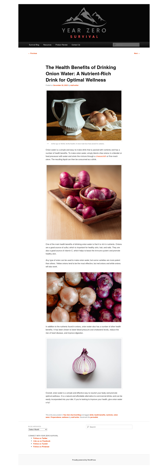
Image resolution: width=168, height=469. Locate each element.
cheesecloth (101, 156)
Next (137, 53)
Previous (32, 53)
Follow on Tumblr (40, 443)
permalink (94, 417)
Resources (47, 44)
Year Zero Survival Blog (72, 415)
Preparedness (56, 417)
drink (92, 415)
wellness (65, 417)
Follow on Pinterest (41, 446)
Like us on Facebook (41, 441)
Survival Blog (34, 44)
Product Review (61, 44)
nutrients (109, 415)
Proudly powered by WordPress (84, 460)
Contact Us (76, 44)
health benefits (99, 415)
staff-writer (74, 85)
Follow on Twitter (40, 438)
